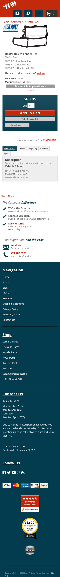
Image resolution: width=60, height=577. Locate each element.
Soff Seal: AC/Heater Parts (25, 21)
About (5, 282)
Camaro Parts (10, 341)
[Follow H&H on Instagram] (18, 472)
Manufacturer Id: (15, 82)
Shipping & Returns (13, 303)
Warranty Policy (11, 314)
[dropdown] (39, 13)
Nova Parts (9, 357)
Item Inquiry (17, 125)
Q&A (6, 153)
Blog (5, 287)
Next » (11, 196)
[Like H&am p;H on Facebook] (4, 472)
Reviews (7, 298)
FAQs (5, 293)
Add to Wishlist (30, 119)
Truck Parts (9, 368)
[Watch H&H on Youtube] (14, 472)
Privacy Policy (10, 309)
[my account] (17, 13)
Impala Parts (9, 352)
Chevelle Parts (10, 347)
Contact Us (8, 319)
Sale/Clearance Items (14, 373)
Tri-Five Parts (10, 363)
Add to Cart (30, 113)
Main (3, 196)
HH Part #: (11, 78)
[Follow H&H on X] (8, 472)
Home (5, 21)
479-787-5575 (18, 253)
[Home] (10, 5)
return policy (14, 229)
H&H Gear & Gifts (12, 379)
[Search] (27, 12)
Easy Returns (16, 223)
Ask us (41, 73)
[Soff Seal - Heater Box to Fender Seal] (10, 28)
